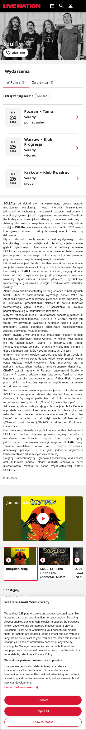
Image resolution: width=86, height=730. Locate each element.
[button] (70, 6)
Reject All (43, 711)
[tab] (16, 82)
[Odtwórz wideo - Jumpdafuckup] (43, 518)
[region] (43, 663)
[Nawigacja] (80, 6)
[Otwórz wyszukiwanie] (61, 6)
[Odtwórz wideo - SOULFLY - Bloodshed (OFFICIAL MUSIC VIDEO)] (77, 560)
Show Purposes (43, 722)
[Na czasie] (52, 6)
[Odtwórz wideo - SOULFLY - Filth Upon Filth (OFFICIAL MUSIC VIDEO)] (42, 560)
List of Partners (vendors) (21, 687)
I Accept (43, 700)
